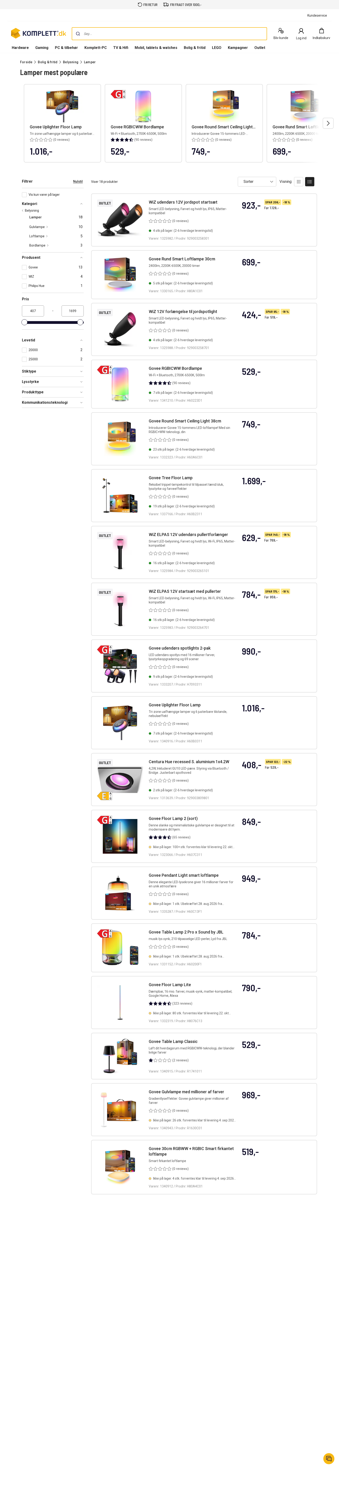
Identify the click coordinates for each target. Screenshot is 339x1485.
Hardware (20, 47)
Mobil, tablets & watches (156, 47)
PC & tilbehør (66, 47)
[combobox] (169, 33)
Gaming (41, 47)
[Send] (78, 33)
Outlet (259, 47)
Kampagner (238, 47)
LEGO (216, 47)
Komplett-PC (95, 47)
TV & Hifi (120, 47)
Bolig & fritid (194, 47)
